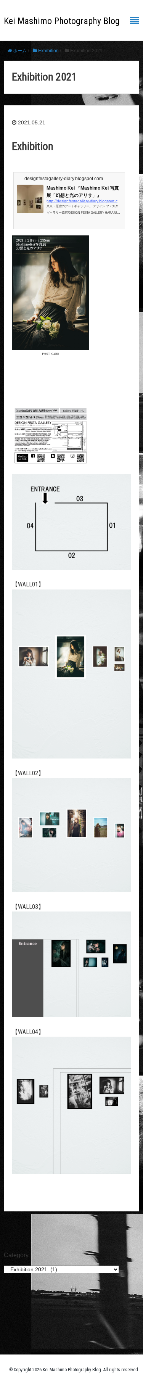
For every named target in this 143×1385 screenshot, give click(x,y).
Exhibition (32, 146)
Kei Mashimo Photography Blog (62, 21)
